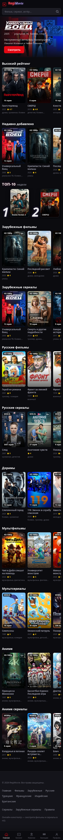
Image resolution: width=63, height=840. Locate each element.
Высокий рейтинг (16, 64)
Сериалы (7, 809)
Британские (9, 801)
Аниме (7, 649)
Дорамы (8, 468)
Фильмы (19, 790)
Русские (50, 790)
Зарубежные (35, 790)
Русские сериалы (15, 408)
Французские (23, 796)
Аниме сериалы (14, 709)
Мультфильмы (14, 528)
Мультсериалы (14, 589)
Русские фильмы (15, 347)
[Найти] (57, 11)
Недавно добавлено (18, 124)
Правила (50, 809)
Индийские (41, 796)
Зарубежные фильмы (19, 227)
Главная (6, 790)
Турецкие (7, 796)
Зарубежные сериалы (19, 287)
